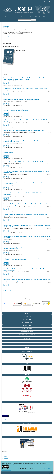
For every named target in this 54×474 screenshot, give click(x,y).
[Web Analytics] (5, 416)
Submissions (46, 16)
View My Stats (5, 419)
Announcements (24, 16)
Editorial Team (38, 16)
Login (49, 1)
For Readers (4, 454)
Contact (31, 16)
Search (33, 20)
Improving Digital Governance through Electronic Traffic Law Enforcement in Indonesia (24, 130)
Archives (17, 16)
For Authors (4, 456)
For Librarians (5, 458)
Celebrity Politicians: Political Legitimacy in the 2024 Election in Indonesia (21, 99)
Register (45, 1)
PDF (6, 83)
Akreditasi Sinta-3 (7, 26)
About (6, 16)
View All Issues (6, 290)
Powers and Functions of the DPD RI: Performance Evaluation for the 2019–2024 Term (24, 161)
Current (12, 16)
